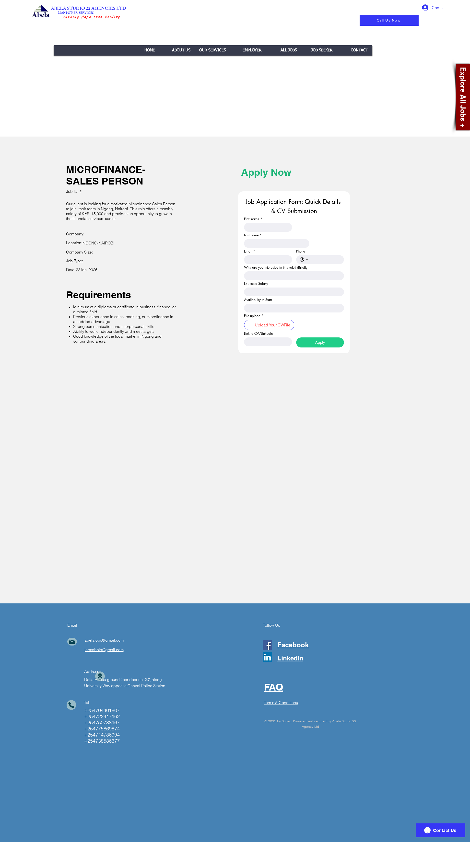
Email (249, 251)
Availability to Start (258, 300)
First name (253, 219)
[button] (212, 50)
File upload (253, 316)
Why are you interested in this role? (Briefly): (276, 267)
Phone (300, 251)
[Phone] (71, 705)
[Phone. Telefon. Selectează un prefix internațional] (304, 260)
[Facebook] (267, 645)
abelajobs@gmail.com (104, 640)
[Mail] (72, 642)
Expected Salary (256, 283)
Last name (252, 235)
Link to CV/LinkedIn (258, 333)
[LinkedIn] (267, 657)
